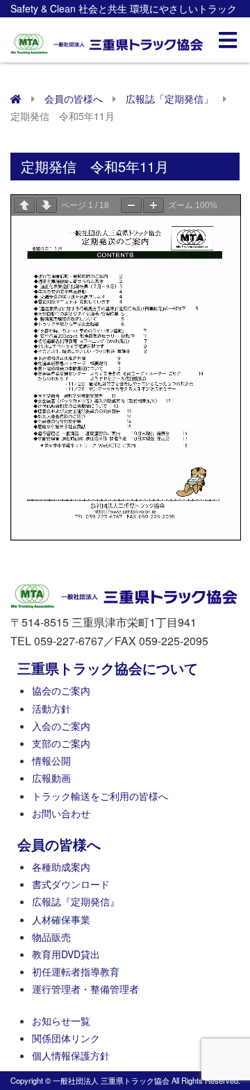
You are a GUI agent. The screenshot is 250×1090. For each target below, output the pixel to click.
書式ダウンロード (71, 884)
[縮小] (131, 205)
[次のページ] (46, 205)
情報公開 (51, 760)
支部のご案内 (61, 743)
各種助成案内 (61, 867)
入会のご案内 (61, 726)
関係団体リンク (66, 1038)
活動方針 (51, 708)
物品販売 (51, 937)
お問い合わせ (61, 813)
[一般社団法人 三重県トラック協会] (107, 40)
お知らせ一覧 (61, 1021)
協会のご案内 (61, 690)
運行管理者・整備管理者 (85, 989)
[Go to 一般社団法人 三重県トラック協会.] (16, 98)
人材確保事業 (61, 919)
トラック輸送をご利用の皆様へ (100, 796)
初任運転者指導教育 (75, 971)
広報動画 (51, 778)
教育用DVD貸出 (66, 954)
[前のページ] (24, 205)
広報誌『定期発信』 (75, 901)
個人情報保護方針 (71, 1055)
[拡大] (153, 205)
